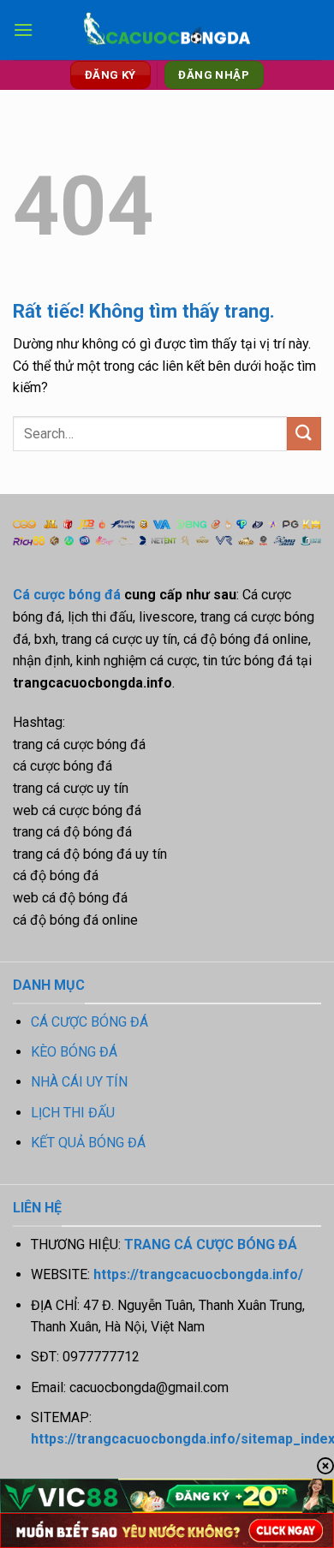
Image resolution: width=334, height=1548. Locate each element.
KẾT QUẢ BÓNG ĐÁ (88, 1142)
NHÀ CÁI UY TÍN (79, 1082)
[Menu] (23, 30)
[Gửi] (304, 433)
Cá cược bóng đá (67, 594)
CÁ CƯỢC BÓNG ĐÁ (89, 1022)
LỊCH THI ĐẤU (73, 1112)
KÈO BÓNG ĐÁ (74, 1052)
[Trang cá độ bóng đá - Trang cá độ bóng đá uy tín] (167, 30)
